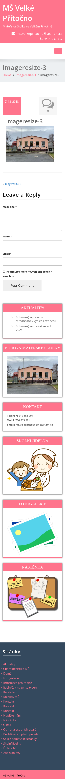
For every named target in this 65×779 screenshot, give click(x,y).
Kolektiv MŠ (11, 697)
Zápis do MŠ (11, 753)
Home (7, 75)
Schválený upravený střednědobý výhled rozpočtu (36, 319)
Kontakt (8, 701)
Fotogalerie (11, 678)
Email (7, 253)
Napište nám (12, 715)
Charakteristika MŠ (16, 669)
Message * (10, 207)
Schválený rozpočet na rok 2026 (34, 328)
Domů (7, 673)
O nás (7, 725)
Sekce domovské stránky (20, 739)
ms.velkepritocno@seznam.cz (39, 33)
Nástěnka (9, 720)
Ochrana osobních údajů (19, 729)
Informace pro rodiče (17, 683)
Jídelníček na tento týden (20, 687)
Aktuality (9, 664)
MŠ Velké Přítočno (18, 13)
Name (7, 236)
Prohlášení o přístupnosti (20, 734)
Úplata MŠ (10, 748)
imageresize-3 (26, 75)
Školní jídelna (12, 743)
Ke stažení (10, 692)
